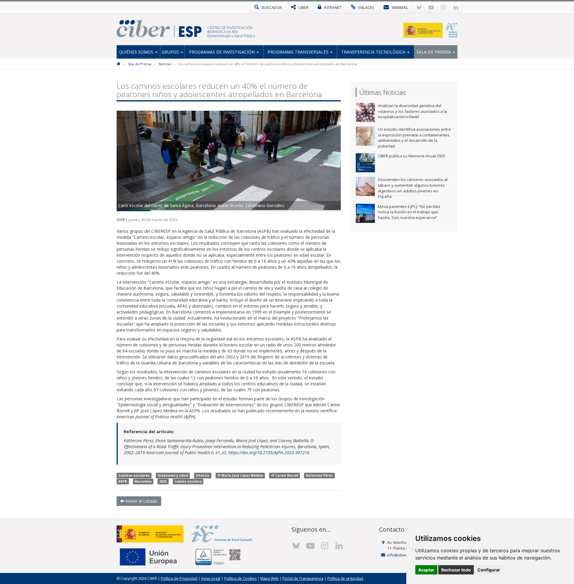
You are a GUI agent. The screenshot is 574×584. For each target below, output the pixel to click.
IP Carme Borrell (284, 475)
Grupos (171, 52)
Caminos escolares (133, 475)
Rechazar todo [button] (456, 569)
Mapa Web (269, 578)
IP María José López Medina (240, 475)
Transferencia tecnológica (374, 52)
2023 (163, 481)
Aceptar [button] (426, 569)
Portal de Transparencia (303, 578)
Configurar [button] (488, 569)
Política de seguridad (345, 578)
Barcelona (143, 481)
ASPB (122, 481)
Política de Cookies (240, 578)
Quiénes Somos (137, 52)
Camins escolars (188, 481)
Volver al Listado (141, 501)
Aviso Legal (210, 578)
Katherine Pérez (319, 475)
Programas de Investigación (222, 52)
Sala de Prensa (434, 52)
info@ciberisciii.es (403, 555)
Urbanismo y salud (173, 475)
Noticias (165, 64)
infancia (202, 475)
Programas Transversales (298, 52)
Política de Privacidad (179, 578)
